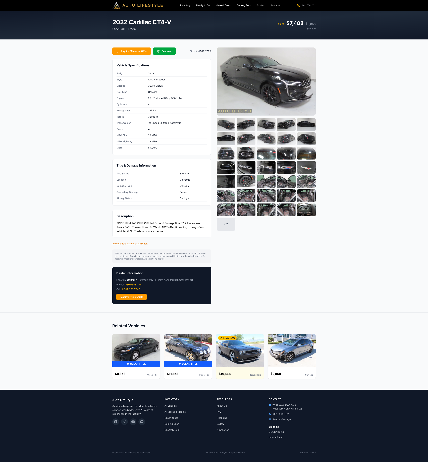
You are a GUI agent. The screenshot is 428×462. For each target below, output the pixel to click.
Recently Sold (172, 429)
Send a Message (282, 419)
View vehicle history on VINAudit (130, 243)
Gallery (220, 423)
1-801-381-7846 (131, 289)
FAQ (219, 411)
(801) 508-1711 (308, 5)
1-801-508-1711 (133, 284)
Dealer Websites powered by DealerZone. (131, 452)
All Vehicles (171, 405)
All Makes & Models (175, 411)
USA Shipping (276, 431)
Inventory (185, 5)
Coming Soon (244, 5)
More (274, 5)
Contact (261, 5)
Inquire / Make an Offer (134, 51)
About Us (222, 405)
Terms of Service (308, 452)
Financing (222, 417)
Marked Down (223, 5)
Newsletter (223, 429)
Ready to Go (203, 5)
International (275, 437)
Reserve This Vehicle (131, 296)
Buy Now (167, 51)
